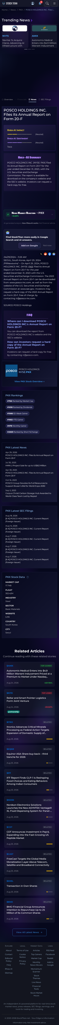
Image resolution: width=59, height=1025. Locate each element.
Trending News (16, 20)
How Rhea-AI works (30, 223)
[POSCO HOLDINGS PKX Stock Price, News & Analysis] (11, 371)
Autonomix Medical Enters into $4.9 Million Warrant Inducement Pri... (44, 44)
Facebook (50, 954)
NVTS (5, 36)
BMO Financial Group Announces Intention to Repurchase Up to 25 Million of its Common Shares (26, 909)
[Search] (47, 3)
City (7, 629)
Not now (47, 245)
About (9, 950)
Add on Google (29, 245)
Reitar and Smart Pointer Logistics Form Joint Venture (26, 699)
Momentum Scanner (36, 970)
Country (10, 621)
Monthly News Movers (36, 963)
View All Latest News (27, 932)
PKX (28, 372)
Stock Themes (36, 976)
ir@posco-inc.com (25, 298)
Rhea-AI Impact (15, 130)
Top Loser (47, 693)
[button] (32, 3)
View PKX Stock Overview (29, 381)
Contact (8, 954)
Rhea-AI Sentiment (17, 138)
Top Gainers (36, 954)
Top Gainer (46, 666)
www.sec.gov (27, 288)
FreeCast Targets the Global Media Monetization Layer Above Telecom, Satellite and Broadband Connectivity (28, 861)
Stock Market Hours (36, 994)
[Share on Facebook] (49, 254)
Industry (10, 598)
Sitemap (9, 973)
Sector (9, 606)
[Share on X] (40, 254)
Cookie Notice (22, 955)
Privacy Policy (22, 962)
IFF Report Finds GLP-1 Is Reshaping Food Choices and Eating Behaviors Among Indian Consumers (28, 780)
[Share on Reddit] (45, 254)
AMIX (35, 36)
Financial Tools (36, 987)
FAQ (9, 965)
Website (10, 614)
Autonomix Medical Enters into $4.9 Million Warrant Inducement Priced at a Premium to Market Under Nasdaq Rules (29, 673)
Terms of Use (22, 950)
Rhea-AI (8, 969)
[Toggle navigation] (54, 3)
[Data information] (28, 577)
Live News (36, 982)
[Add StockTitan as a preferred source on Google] (53, 254)
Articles (36, 950)
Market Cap (12, 582)
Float (8, 590)
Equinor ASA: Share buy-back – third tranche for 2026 (27, 755)
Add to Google (50, 963)
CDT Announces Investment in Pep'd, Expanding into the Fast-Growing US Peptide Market (28, 834)
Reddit (50, 958)
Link (7, 617)
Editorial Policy (9, 959)
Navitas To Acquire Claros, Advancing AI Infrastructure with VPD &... (13, 44)
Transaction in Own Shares (22, 885)
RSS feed (50, 950)
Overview (8, 99)
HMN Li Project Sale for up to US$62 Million (25, 465)
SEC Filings (46, 99)
